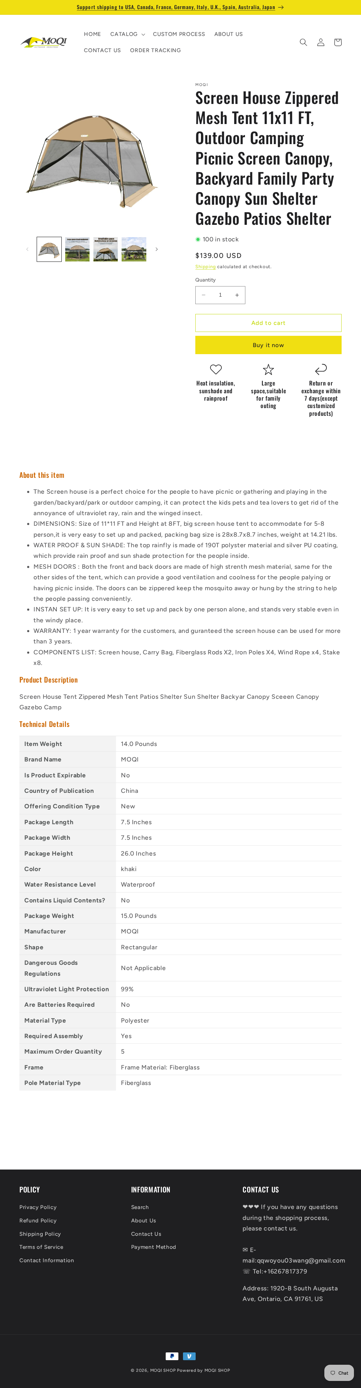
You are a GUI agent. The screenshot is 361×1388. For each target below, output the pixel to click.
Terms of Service (41, 1247)
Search (140, 1207)
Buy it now (268, 344)
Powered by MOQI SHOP (203, 1370)
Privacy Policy (37, 1207)
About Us (143, 1220)
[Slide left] (27, 249)
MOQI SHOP (163, 1370)
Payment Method (153, 1247)
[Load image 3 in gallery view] (105, 249)
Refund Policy (38, 1220)
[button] (127, 34)
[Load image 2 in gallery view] (77, 249)
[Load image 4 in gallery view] (134, 249)
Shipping (205, 266)
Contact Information (46, 1260)
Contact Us (146, 1233)
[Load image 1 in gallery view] (49, 249)
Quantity (205, 280)
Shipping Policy (40, 1233)
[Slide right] (156, 249)
